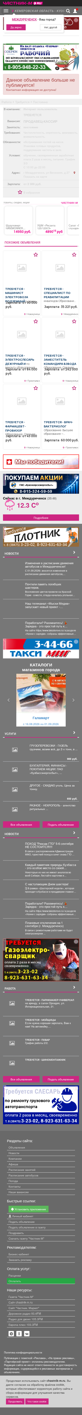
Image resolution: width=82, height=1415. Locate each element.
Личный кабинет (22, 1216)
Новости (14, 1153)
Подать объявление (61, 824)
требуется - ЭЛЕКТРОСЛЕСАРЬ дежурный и (19, 360)
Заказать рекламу (20, 1260)
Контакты (14, 1186)
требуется (32, 115)
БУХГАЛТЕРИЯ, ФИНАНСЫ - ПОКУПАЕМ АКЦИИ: (48, 767)
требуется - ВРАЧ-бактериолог (58, 424)
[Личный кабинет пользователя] (75, 11)
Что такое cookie (36, 1401)
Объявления (17, 1147)
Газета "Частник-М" (21, 1297)
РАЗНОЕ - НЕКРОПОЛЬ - (46, 805)
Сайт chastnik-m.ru (21, 1302)
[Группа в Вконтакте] (26, 1334)
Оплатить (15, 1281)
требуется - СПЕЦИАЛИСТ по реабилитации (57, 293)
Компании (15, 1158)
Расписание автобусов (23, 1175)
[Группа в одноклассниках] (11, 1334)
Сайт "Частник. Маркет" (24, 1308)
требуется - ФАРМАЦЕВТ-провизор (15, 426)
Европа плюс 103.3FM (23, 1325)
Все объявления (21, 824)
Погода (13, 1181)
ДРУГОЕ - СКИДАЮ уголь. (47, 785)
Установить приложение (30, 1209)
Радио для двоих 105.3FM (26, 1319)
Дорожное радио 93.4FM (25, 1313)
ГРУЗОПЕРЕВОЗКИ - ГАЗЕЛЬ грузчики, (49, 747)
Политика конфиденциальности (23, 1352)
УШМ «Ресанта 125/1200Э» (46, 227)
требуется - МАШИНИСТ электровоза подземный (16, 295)
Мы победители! (39, 461)
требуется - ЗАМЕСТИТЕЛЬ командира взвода (60, 360)
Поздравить (16, 1233)
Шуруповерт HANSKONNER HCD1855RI (14, 228)
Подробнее (41, 518)
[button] (8, 700)
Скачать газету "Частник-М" (26, 1238)
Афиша (13, 1164)
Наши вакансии (19, 1192)
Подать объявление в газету (27, 1227)
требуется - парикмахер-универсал (49, 1000)
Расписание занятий (22, 1170)
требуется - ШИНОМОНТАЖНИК (45, 1059)
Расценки (15, 1275)
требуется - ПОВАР (37, 1039)
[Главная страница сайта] (23, 2)
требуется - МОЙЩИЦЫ (40, 1019)
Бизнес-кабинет (19, 1254)
